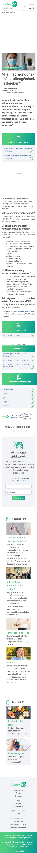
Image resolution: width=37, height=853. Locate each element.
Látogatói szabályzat (18, 827)
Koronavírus (6, 406)
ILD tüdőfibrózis (7, 390)
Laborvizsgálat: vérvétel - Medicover (16, 360)
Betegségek (18, 790)
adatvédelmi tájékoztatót (20, 480)
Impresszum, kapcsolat (18, 818)
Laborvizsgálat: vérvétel (13, 11)
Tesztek (18, 814)
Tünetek (18, 793)
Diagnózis (18, 796)
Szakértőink (18, 806)
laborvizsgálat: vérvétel (12, 68)
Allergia (4, 402)
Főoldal (4, 11)
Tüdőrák (5, 394)
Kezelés (18, 801)
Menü (31, 8)
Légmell (4, 398)
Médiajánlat (18, 821)
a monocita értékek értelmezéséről (23, 311)
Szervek (18, 803)
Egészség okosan (18, 811)
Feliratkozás (19, 498)
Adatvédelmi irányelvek (18, 824)
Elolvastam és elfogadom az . (20, 479)
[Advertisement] (18, 33)
